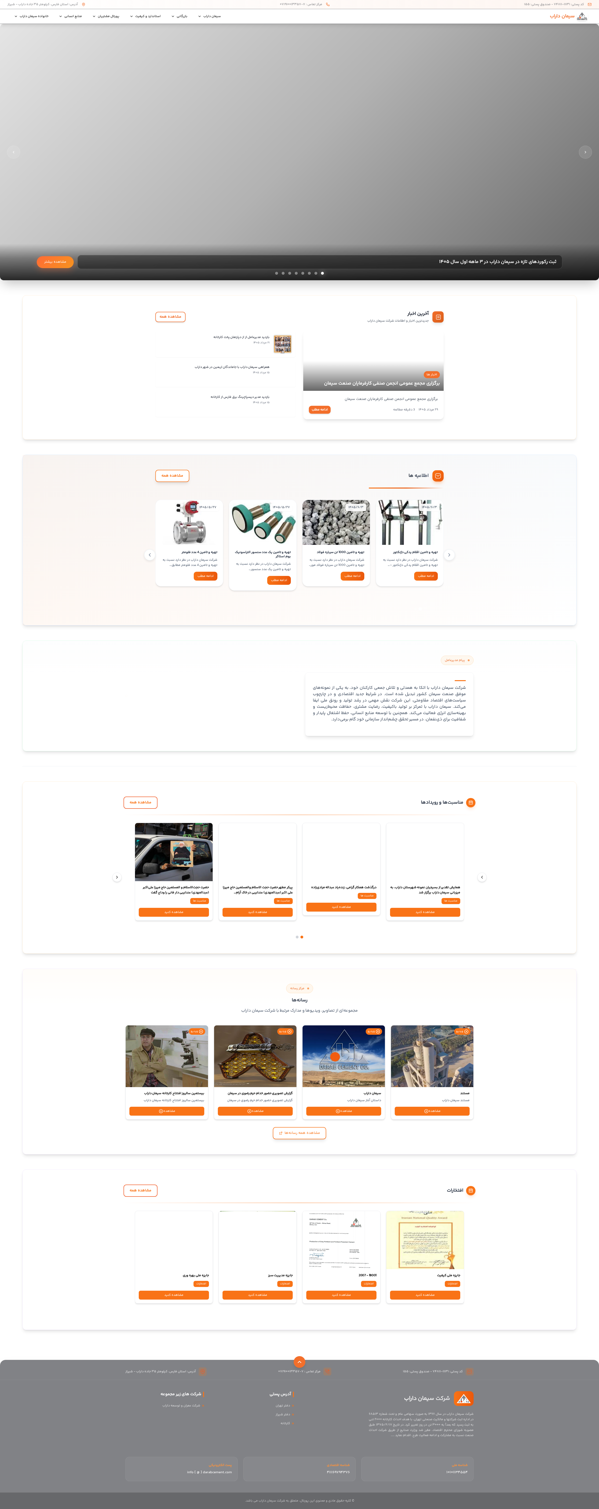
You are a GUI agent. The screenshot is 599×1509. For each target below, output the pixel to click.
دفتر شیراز (283, 1414)
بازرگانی (182, 16)
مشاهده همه (170, 317)
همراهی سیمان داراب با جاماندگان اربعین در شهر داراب (232, 367)
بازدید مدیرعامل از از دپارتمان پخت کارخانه (241, 337)
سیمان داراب (212, 16)
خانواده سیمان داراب (34, 16)
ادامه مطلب (320, 409)
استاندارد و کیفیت (148, 16)
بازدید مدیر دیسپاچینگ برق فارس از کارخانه (240, 397)
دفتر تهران (283, 1405)
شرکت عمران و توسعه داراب (181, 1405)
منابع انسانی (73, 16)
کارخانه (285, 1423)
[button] (420, 608)
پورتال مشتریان (108, 16)
